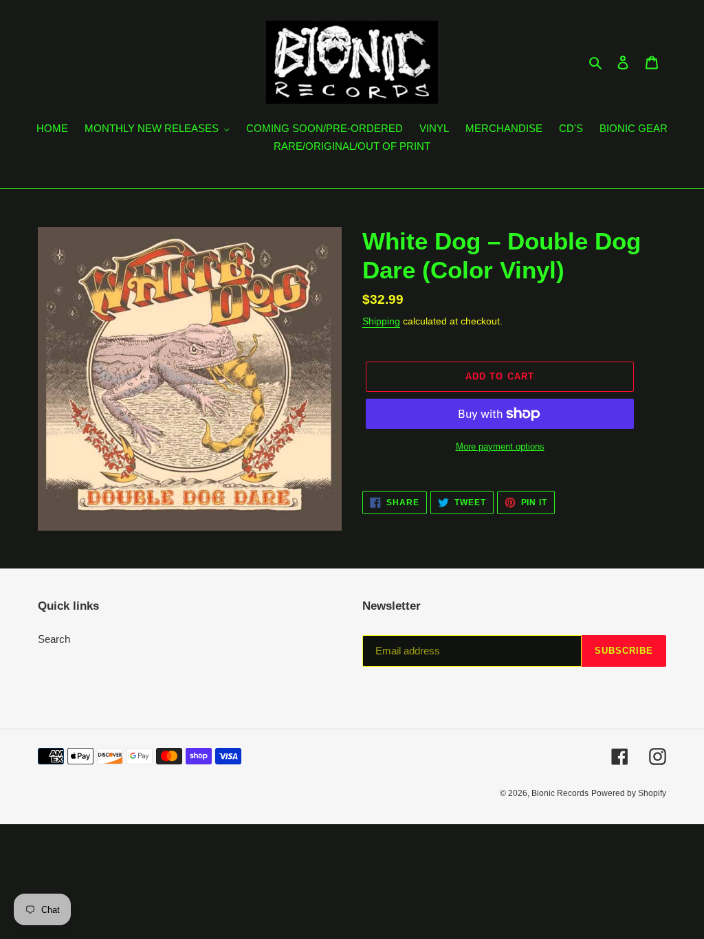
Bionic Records (559, 793)
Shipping (381, 321)
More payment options (500, 446)
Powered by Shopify (628, 793)
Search (54, 639)
